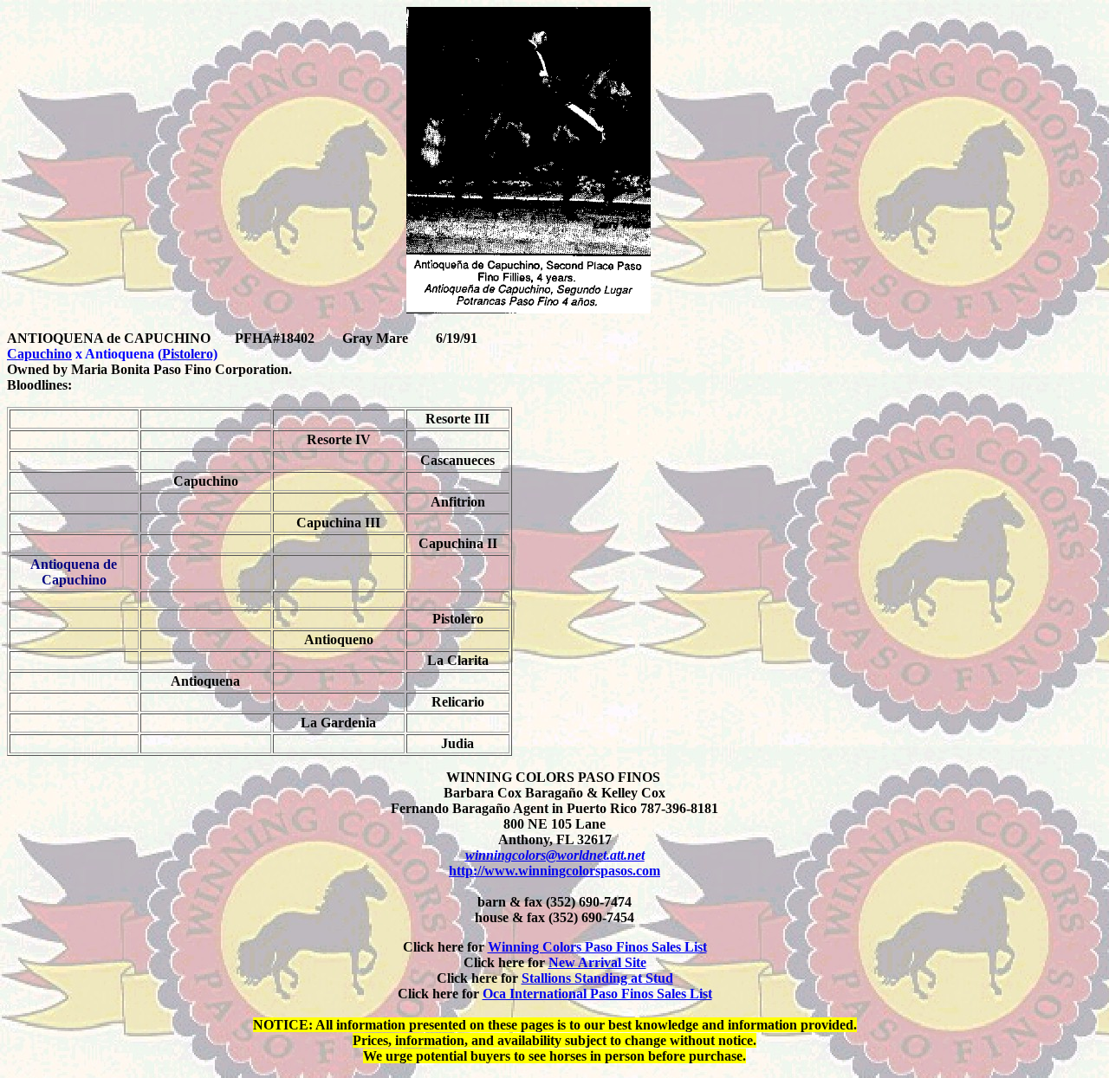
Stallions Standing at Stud (597, 978)
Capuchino (39, 353)
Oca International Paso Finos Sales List (597, 993)
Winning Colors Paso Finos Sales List (597, 946)
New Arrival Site (597, 962)
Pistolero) (189, 353)
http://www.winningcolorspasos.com (554, 870)
